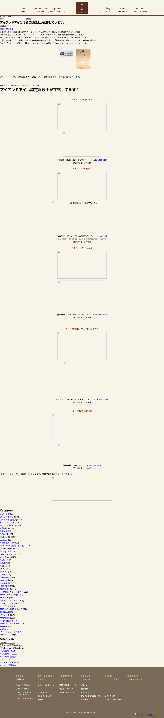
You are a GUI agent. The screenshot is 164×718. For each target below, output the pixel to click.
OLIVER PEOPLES (7, 548)
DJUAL (3, 574)
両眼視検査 (5, 617)
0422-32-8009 (95, 465)
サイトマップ (110, 696)
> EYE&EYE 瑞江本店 (9, 650)
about (124, 10)
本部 (2, 629)
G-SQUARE (4, 534)
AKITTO (3, 565)
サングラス (5, 606)
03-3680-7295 (100, 236)
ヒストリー (85, 692)
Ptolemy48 (5, 536)
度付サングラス (6, 603)
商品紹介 (4, 528)
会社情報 (84, 688)
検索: (2, 18)
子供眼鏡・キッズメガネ (10, 591)
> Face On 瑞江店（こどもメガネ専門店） (10, 661)
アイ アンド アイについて (90, 696)
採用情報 (84, 699)
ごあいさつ (85, 685)
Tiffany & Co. (5, 551)
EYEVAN (3, 531)
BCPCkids (4, 597)
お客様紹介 (5, 588)
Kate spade (5, 580)
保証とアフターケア (67, 688)
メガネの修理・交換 (67, 692)
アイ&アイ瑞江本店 (23, 685)
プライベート (6, 635)
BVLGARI (4, 571)
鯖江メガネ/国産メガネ (10, 609)
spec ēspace (5, 557)
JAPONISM (5, 577)
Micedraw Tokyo (7, 542)
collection (40, 10)
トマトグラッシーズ (8, 600)
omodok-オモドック (9, 594)
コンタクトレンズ (44, 696)
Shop (24, 10)
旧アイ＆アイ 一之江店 (9, 632)
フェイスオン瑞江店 (24, 693)
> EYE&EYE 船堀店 (8, 656)
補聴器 (3, 626)
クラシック (5, 614)
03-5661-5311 (101, 314)
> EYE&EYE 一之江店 (9, 653)
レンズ (40, 688)
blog (107, 10)
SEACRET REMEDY (8, 554)
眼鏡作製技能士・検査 (67, 685)
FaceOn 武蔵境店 (7, 525)
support (56, 10)
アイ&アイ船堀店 (22, 688)
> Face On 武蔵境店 (8, 665)
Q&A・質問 (5, 513)
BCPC (2, 568)
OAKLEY (3, 539)
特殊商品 (4, 611)
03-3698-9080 (101, 159)
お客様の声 (5, 586)
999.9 (2, 562)
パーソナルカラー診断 (9, 623)
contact (140, 10)
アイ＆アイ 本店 (7, 516)
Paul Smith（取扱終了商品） (12, 545)
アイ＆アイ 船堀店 (8, 519)
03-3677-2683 (102, 399)
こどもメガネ (43, 692)
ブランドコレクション (46, 685)
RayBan (3, 560)
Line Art (3, 583)
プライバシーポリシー (113, 699)
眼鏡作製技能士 (6, 28)
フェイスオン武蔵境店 (24, 698)
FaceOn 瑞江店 (6, 522)
